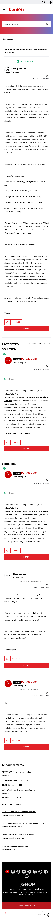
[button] (49, 3)
